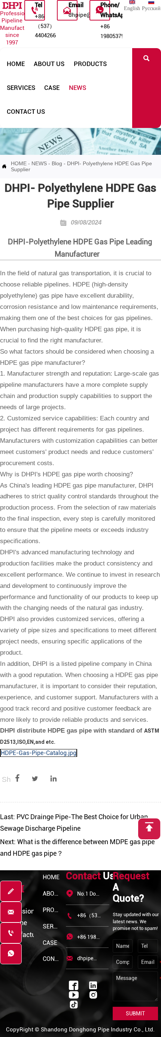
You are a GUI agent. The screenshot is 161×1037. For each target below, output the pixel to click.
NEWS (39, 163)
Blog (57, 163)
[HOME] (12, 6)
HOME (19, 163)
